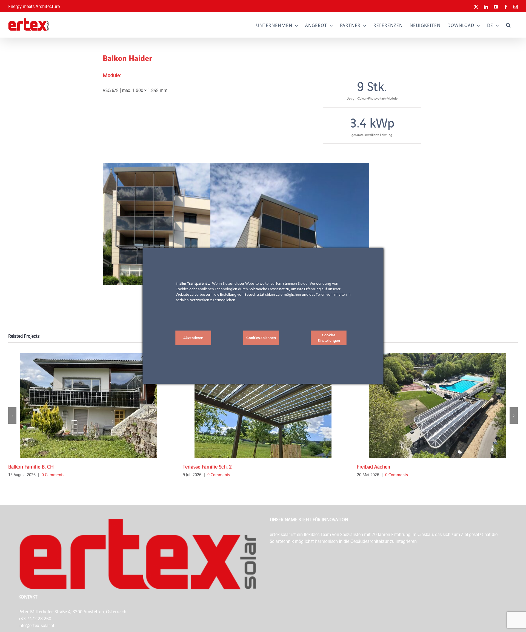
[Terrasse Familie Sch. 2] (263, 405)
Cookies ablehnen (261, 338)
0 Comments (53, 474)
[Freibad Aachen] (437, 405)
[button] (508, 24)
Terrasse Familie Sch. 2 (207, 466)
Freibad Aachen (373, 466)
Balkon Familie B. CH (31, 466)
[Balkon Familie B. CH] (88, 405)
